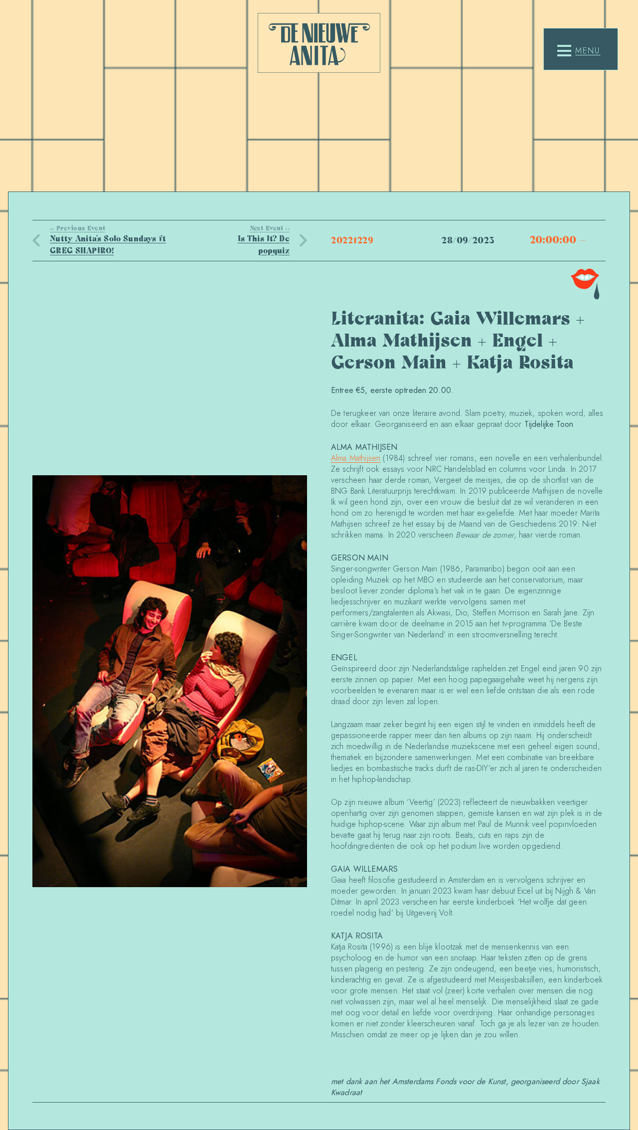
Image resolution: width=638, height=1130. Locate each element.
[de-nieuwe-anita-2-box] (319, 43)
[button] (579, 50)
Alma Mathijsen (355, 458)
